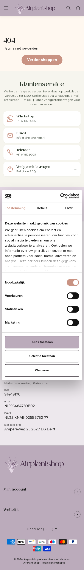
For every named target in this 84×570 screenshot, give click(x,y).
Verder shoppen (42, 60)
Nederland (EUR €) (40, 529)
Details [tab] (42, 208)
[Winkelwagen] (78, 8)
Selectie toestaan (42, 356)
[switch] (73, 295)
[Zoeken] (68, 8)
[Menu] (6, 8)
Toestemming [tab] (15, 208)
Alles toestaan (42, 342)
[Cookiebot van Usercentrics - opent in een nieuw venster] (60, 196)
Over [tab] (69, 208)
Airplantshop (31, 559)
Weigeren (42, 370)
